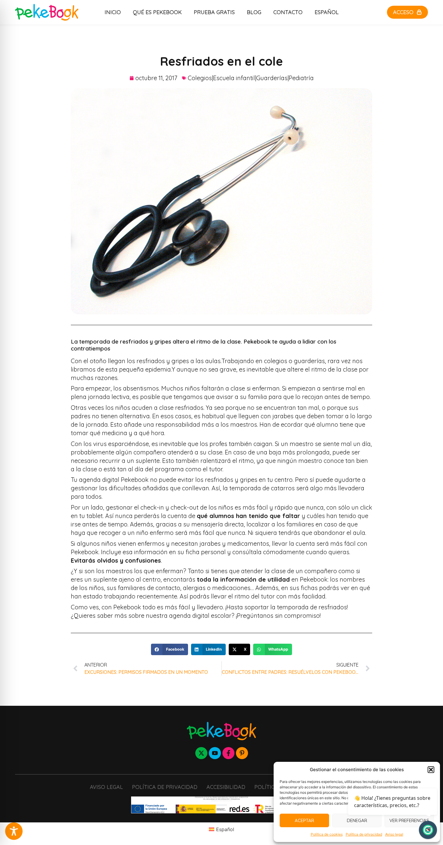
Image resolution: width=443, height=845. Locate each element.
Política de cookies (327, 834)
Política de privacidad (364, 834)
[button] (431, 770)
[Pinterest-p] (242, 753)
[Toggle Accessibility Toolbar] (14, 831)
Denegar (357, 820)
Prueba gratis (214, 12)
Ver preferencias (409, 820)
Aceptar (304, 820)
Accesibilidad (225, 787)
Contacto (288, 12)
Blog (254, 12)
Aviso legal (394, 834)
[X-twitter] (201, 753)
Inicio (113, 12)
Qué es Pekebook (157, 12)
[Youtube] (215, 753)
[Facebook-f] (228, 753)
